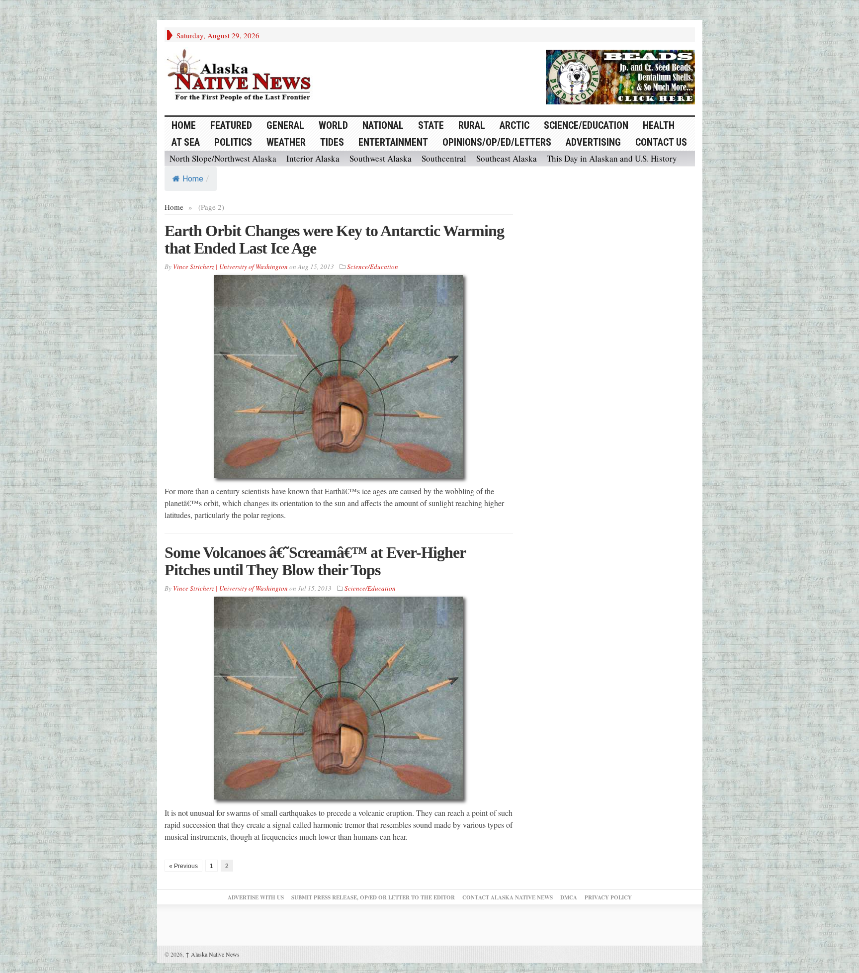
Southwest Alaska (380, 158)
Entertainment (393, 142)
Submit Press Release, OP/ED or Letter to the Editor (373, 897)
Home (192, 178)
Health (659, 125)
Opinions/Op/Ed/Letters (496, 142)
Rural (471, 125)
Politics (233, 142)
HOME (184, 125)
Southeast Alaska (506, 158)
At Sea (186, 142)
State (431, 125)
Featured (231, 125)
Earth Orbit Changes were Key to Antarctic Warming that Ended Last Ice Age (334, 239)
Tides (332, 142)
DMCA (568, 897)
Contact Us (661, 142)
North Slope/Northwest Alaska (223, 158)
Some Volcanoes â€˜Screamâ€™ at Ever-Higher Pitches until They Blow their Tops (315, 561)
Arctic (514, 125)
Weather (286, 142)
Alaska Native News (212, 954)
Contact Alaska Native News (507, 897)
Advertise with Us (256, 897)
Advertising (593, 142)
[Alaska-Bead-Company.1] (620, 76)
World (333, 125)
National (383, 125)
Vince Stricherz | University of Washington (230, 266)
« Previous (183, 866)
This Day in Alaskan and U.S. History (612, 158)
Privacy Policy (608, 897)
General (285, 125)
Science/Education (586, 125)
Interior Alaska (313, 158)
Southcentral (444, 158)
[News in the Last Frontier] (242, 76)
